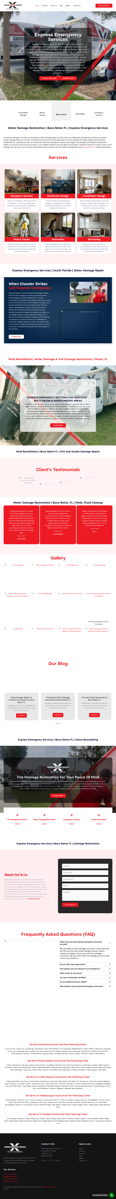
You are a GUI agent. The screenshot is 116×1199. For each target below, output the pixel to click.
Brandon (14, 1100)
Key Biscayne (27, 1067)
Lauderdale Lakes (22, 1051)
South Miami (54, 1070)
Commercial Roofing (10, 1174)
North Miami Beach (17, 1070)
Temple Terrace (53, 1102)
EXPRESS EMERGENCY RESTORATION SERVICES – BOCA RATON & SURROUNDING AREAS (58, 399)
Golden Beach (87, 1065)
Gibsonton (18, 1105)
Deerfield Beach (54, 1049)
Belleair (101, 1119)
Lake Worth (70, 1084)
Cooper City (20, 1049)
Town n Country (30, 1100)
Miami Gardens (57, 1067)
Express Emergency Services (58, 37)
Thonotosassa (28, 1105)
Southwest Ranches (61, 1054)
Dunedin (42, 1119)
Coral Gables (49, 1065)
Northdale (69, 1102)
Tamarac (77, 1054)
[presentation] (13, 112)
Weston (91, 1054)
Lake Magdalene (93, 1100)
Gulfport (83, 1119)
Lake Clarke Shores (52, 1084)
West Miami (102, 1070)
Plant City (57, 1100)
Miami (40, 1067)
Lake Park (62, 1084)
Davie (46, 1049)
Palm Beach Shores (67, 1086)
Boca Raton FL (89, 147)
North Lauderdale (74, 1051)
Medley (34, 1067)
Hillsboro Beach (89, 1049)
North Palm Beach (15, 1086)
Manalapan (99, 1084)
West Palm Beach (77, 1088)
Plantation (26, 1054)
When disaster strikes (29, 286)
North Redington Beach (61, 1121)
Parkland (94, 1051)
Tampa (7, 1100)
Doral (64, 1065)
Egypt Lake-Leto (81, 1100)
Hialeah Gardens (103, 1065)
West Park (84, 1054)
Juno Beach (21, 1084)
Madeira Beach (48, 1121)
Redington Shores (88, 1121)
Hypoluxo (13, 1084)
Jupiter (28, 1084)
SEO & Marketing (48, 1187)
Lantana (77, 1084)
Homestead (9, 1067)
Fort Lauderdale (65, 1049)
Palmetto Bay (36, 1070)
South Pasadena (92, 1119)
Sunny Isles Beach (64, 1070)
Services (45, 6)
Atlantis (9, 1081)
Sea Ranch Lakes (47, 1054)
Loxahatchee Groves (88, 1084)
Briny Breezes (45, 1081)
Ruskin (11, 1102)
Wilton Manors (100, 1054)
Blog (61, 6)
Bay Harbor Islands (28, 1065)
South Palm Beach (42, 1088)
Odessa (91, 1105)
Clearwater (21, 1119)
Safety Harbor (61, 1119)
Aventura (9, 1065)
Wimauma (42, 1105)
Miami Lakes (67, 1067)
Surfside (74, 1070)
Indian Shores (37, 1121)
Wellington (60, 1088)
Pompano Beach (36, 1054)
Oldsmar (77, 1119)
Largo (27, 1119)
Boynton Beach (34, 1081)
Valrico (63, 1100)
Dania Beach (39, 1049)
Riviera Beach (88, 1086)
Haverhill (100, 1081)
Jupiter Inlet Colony (38, 1084)
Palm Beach (42, 1086)
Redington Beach (75, 1121)
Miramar (65, 1051)
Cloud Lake (54, 1081)
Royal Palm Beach (99, 1086)
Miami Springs (85, 1067)
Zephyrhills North (104, 1105)
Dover (58, 1107)
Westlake (68, 1088)
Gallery (67, 6)
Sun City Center (105, 1100)
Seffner (85, 1105)
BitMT (7, 1189)
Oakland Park (85, 1051)
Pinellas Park (34, 1119)
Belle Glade (16, 1081)
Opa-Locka (27, 1070)
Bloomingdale (9, 1105)
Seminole (70, 1119)
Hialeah (95, 1065)
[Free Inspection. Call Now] (111, 1195)
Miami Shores (76, 1067)
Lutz (96, 1102)
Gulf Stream (93, 1081)
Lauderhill (32, 1051)
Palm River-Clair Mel (80, 1102)
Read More (21, 715)
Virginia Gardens (92, 1070)
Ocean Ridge (26, 1086)
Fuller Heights (56, 1105)
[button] (103, 6)
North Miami (107, 1067)
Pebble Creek (66, 1105)
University (39, 1100)
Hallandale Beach (77, 1049)
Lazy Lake (39, 1051)
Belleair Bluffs (14, 1121)
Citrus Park (43, 1102)
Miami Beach (47, 1067)
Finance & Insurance (10, 1181)
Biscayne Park (39, 1065)
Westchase (102, 1102)
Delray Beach (63, 1081)
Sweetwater (82, 1070)
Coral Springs (29, 1049)
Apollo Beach (34, 1102)
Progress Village (77, 1105)
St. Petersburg (11, 1119)
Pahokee (34, 1086)
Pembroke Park (103, 1051)
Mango (49, 1105)
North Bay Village (96, 1067)
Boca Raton (24, 1081)
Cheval (36, 1105)
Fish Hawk (62, 1102)
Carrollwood (71, 1100)
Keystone (91, 1102)
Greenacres (84, 1081)
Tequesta (52, 1088)
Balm (96, 1105)
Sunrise (71, 1054)
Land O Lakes (48, 1100)
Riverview (21, 1100)
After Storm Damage (10, 1179)
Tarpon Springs (51, 1119)
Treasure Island (100, 1121)
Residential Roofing (10, 1177)
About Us (54, 6)
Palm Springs (79, 1086)
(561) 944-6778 (34, 899)
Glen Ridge (71, 1081)
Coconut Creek (10, 1049)
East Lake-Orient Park (21, 1102)
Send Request (70, 905)
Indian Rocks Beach (25, 1121)
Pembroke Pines (16, 1054)
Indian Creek (18, 1067)
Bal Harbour (17, 1065)
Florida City (77, 1065)
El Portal (70, 1065)
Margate (58, 1051)
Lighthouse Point (49, 1051)
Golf (77, 1081)
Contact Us (77, 6)
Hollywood (98, 1049)
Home (37, 6)
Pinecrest (45, 1070)
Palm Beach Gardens (53, 1086)
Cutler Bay (58, 1065)
